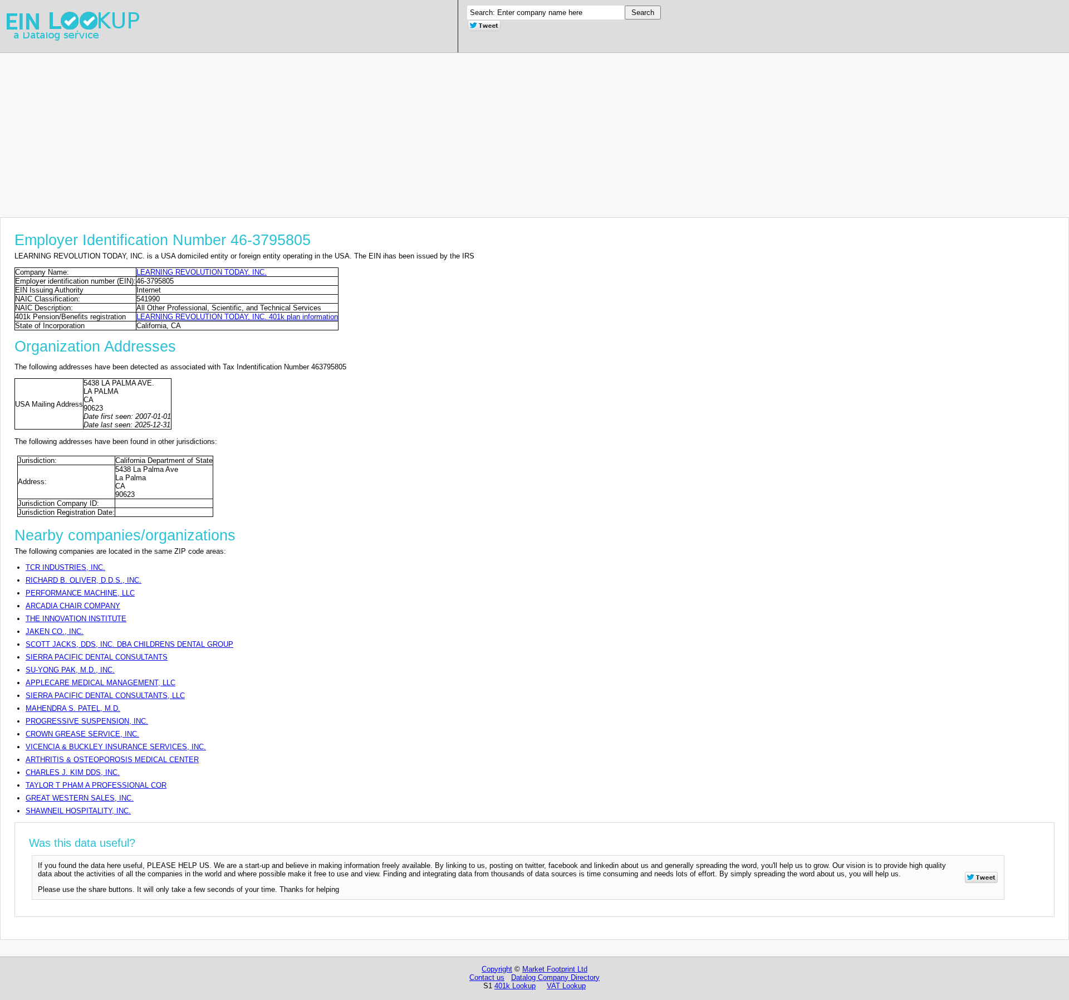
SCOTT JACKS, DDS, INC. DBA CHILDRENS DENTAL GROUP (129, 644)
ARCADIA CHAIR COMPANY (73, 606)
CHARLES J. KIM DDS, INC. (73, 772)
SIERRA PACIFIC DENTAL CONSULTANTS (97, 657)
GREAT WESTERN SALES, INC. (80, 798)
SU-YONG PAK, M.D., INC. (70, 670)
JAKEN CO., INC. (55, 631)
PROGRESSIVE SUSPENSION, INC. (87, 721)
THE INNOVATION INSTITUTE (76, 618)
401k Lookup (515, 986)
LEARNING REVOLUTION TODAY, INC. (201, 272)
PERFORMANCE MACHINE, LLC (80, 593)
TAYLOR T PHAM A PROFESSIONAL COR (96, 785)
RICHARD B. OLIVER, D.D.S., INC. (83, 580)
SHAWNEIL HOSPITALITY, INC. (78, 811)
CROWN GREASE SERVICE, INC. (82, 734)
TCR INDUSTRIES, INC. (65, 567)
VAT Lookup (566, 986)
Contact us (486, 977)
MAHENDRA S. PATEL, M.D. (73, 708)
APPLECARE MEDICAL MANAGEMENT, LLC (100, 683)
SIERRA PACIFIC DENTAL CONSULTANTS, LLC (105, 695)
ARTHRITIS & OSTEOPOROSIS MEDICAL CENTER (112, 759)
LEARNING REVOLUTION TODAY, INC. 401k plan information (237, 317)
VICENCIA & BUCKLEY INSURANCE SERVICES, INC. (116, 747)
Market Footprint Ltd (554, 969)
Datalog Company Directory (555, 977)
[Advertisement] (334, 131)
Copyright (497, 969)
